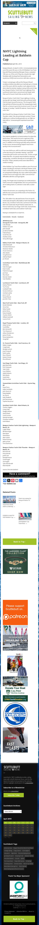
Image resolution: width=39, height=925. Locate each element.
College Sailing (8, 850)
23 (10, 832)
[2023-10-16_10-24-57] (19, 890)
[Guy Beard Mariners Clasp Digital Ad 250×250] (15, 573)
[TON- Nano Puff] (15, 675)
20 (27, 830)
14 (31, 827)
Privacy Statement (9, 911)
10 (14, 827)
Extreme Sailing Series (24, 853)
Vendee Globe (18, 863)
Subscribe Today (14, 795)
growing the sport (9, 856)
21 (31, 830)
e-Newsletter (29, 783)
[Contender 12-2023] (15, 726)
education (7, 853)
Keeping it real (19, 856)
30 (10, 835)
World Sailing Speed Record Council (13, 869)
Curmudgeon (26, 850)
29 (5, 835)
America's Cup (8, 848)
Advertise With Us (22, 911)
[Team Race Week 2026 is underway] (9, 503)
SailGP (22, 858)
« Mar (5, 837)
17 (14, 830)
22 (5, 832)
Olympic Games (29, 856)
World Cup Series (28, 863)
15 (5, 830)
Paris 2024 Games (8, 858)
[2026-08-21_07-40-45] (19, 7)
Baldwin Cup (11, 483)
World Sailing (22, 866)
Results (14, 217)
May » (9, 837)
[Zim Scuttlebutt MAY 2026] (15, 650)
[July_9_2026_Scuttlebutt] (15, 701)
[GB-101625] (20, 133)
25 (18, 832)
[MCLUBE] (15, 752)
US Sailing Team (8, 863)
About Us (31, 911)
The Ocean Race (8, 861)
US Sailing (28, 861)
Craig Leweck (17, 850)
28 (31, 832)
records (17, 858)
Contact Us (7, 913)
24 (14, 832)
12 (23, 827)
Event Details (7, 217)
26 (23, 832)
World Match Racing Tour (11, 866)
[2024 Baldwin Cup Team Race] (25, 520)
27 (27, 832)
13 (27, 827)
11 (18, 827)
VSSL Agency (22, 907)
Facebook (21, 217)
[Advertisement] (15, 586)
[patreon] (15, 624)
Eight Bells (14, 853)
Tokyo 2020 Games (19, 861)
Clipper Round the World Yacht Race (23, 848)
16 (10, 830)
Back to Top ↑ (20, 541)
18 (18, 830)
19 (23, 830)
